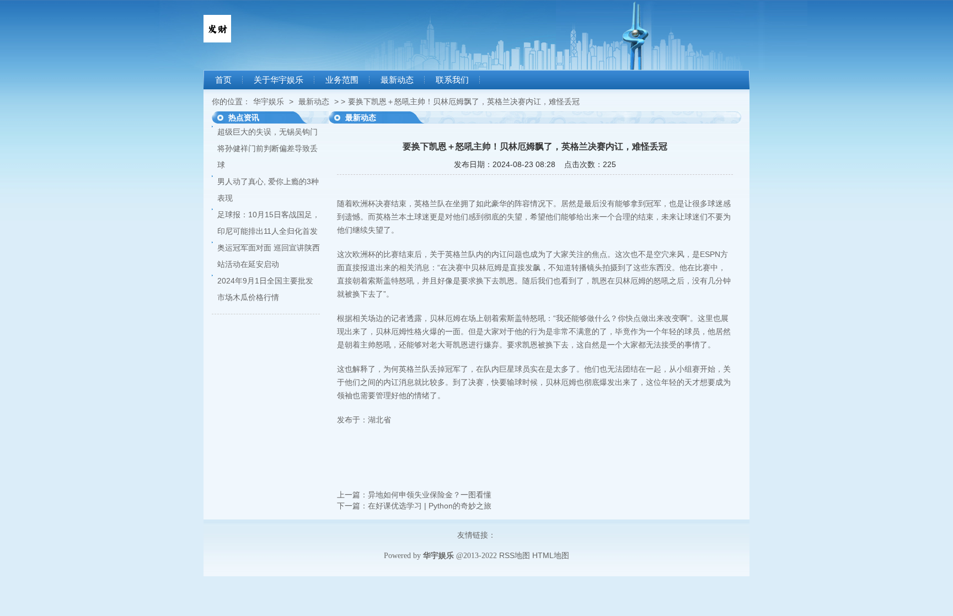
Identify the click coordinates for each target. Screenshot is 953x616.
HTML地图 (550, 555)
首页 (223, 80)
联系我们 (452, 80)
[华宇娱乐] (217, 39)
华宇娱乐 (268, 101)
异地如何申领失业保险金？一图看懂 (429, 494)
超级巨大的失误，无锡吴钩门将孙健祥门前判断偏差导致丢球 (267, 148)
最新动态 (397, 80)
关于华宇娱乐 (278, 80)
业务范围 (341, 80)
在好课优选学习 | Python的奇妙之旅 (429, 505)
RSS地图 (514, 555)
